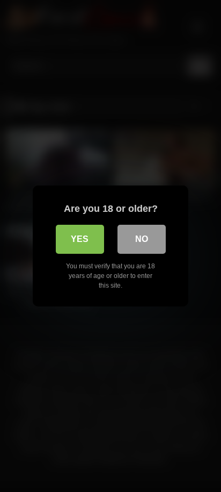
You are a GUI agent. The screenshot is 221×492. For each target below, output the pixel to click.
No (141, 239)
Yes (80, 239)
